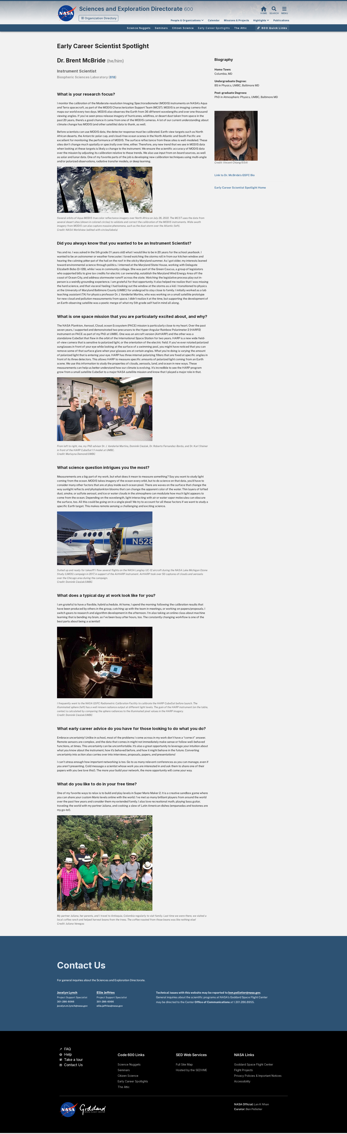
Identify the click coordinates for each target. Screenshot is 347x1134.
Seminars (124, 1070)
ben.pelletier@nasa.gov (244, 992)
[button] (98, 18)
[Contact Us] (61, 1065)
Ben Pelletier (254, 1109)
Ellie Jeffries (106, 992)
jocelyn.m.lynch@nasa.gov (72, 1005)
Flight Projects (243, 1070)
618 (112, 77)
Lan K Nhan (261, 1104)
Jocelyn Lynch (67, 992)
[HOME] (263, 8)
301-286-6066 (65, 1001)
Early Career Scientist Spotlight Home (240, 187)
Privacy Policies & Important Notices (258, 1075)
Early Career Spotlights (133, 1081)
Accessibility (242, 1081)
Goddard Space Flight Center (253, 1064)
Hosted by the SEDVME (191, 1070)
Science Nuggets (129, 1064)
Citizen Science (128, 1075)
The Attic (124, 1087)
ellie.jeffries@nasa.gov (110, 1005)
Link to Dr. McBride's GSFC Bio (234, 175)
